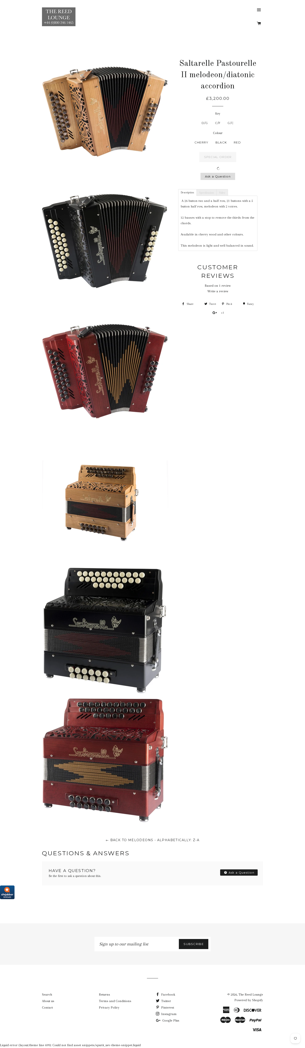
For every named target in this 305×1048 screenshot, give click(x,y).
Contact (47, 1007)
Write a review (217, 291)
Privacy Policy (109, 1007)
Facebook (167, 994)
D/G (205, 123)
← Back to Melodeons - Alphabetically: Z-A (152, 840)
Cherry (201, 142)
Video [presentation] (222, 192)
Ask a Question (218, 176)
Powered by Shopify (248, 1000)
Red (237, 142)
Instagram (168, 1014)
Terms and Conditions (115, 1001)
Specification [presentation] (206, 192)
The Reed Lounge (250, 994)
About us (48, 1001)
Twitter (165, 1001)
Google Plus (170, 1020)
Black (221, 142)
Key (217, 113)
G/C (231, 123)
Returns (104, 994)
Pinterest (167, 1007)
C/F (218, 123)
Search (47, 994)
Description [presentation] (187, 192)
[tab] (187, 192)
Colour (218, 133)
